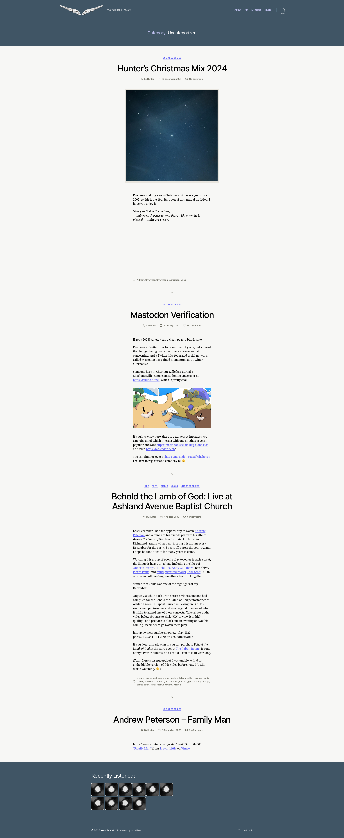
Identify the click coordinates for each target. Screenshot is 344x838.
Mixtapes (256, 9)
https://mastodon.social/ (172, 445)
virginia (177, 684)
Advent (140, 280)
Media (164, 486)
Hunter (150, 79)
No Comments (196, 79)
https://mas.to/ (198, 445)
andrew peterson (161, 678)
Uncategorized (172, 58)
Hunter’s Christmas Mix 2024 (172, 68)
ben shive (173, 681)
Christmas (150, 280)
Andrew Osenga (143, 568)
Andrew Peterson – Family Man (172, 719)
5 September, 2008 (171, 730)
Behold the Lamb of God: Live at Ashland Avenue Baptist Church (172, 501)
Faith (155, 486)
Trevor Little (168, 748)
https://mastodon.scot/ (160, 449)
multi (160, 572)
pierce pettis (143, 684)
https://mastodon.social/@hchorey (187, 457)
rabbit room (156, 684)
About (237, 9)
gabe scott (193, 681)
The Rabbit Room (187, 649)
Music (268, 9)
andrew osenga (144, 678)
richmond (167, 684)
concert (183, 681)
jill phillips (204, 681)
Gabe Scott (193, 572)
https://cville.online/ (146, 380)
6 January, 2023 (172, 325)
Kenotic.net (107, 830)
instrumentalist (175, 572)
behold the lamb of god (156, 681)
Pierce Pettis (141, 572)
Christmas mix (163, 280)
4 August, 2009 (171, 516)
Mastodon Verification (172, 315)
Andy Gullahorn (183, 568)
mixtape (175, 280)
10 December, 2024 (171, 79)
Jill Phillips (163, 568)
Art (246, 9)
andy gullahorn (178, 678)
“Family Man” (142, 748)
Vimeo (185, 748)
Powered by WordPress (130, 830)
